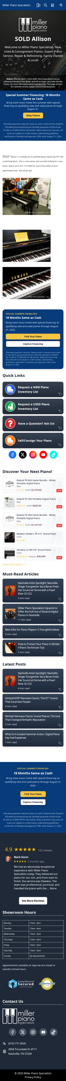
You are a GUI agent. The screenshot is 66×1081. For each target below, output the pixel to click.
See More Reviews (33, 901)
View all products (13, 564)
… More (52, 888)
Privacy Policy (33, 1077)
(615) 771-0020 (17, 1043)
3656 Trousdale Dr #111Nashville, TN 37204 (22, 1051)
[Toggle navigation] (60, 5)
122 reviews (45, 850)
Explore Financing (33, 343)
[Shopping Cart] (52, 5)
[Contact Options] (38, 5)
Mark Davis (21, 857)
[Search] (45, 5)
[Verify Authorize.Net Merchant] (47, 984)
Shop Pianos (33, 115)
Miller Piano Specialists (16, 5)
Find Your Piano (33, 336)
